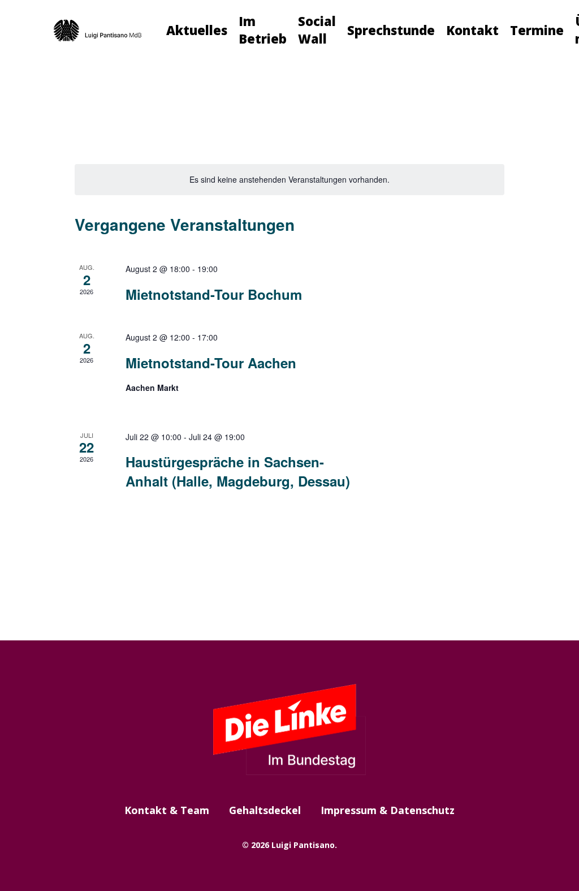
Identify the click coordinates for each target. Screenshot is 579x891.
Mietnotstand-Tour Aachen (211, 362)
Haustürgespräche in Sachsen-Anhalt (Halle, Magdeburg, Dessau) (238, 471)
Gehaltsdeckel (265, 810)
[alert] (289, 179)
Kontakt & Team (166, 810)
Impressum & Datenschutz (388, 810)
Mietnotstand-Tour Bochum (214, 294)
